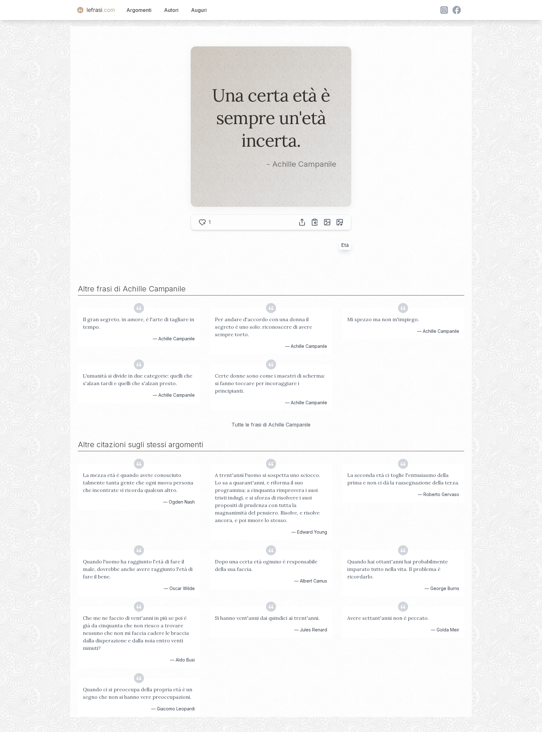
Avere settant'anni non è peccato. (388, 618)
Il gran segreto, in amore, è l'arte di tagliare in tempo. (138, 323)
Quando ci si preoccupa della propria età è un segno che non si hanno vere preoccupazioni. (137, 693)
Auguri (199, 10)
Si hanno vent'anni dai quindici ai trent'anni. (267, 618)
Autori (171, 10)
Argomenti (138, 10)
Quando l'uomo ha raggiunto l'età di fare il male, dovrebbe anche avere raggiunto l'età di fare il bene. (138, 569)
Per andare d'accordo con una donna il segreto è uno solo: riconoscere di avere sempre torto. (263, 326)
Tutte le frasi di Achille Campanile (271, 424)
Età (345, 245)
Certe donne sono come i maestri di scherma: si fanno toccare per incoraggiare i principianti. (270, 383)
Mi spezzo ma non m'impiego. (383, 319)
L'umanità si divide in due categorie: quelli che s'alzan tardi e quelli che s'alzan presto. (137, 379)
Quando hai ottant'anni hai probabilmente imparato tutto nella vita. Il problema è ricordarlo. (397, 569)
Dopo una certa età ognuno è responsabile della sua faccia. (266, 565)
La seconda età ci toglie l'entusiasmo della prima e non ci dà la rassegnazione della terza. (403, 479)
